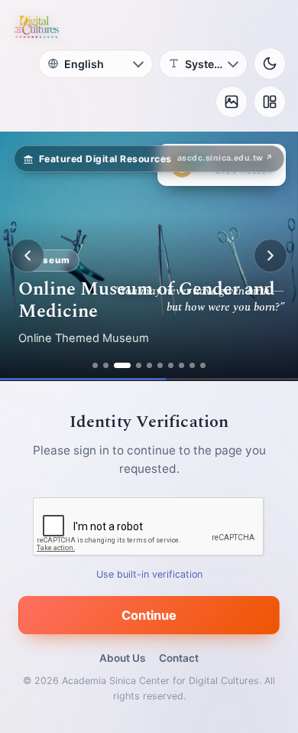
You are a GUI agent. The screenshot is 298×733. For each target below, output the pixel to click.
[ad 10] (203, 365)
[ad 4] (138, 365)
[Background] (231, 102)
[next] (270, 255)
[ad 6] (160, 365)
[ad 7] (170, 365)
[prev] (27, 255)
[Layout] (270, 102)
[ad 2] (106, 365)
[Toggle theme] (270, 63)
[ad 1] (95, 365)
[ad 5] (149, 365)
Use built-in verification (149, 573)
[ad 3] (122, 365)
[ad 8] (181, 365)
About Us (122, 658)
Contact (179, 658)
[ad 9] (192, 365)
